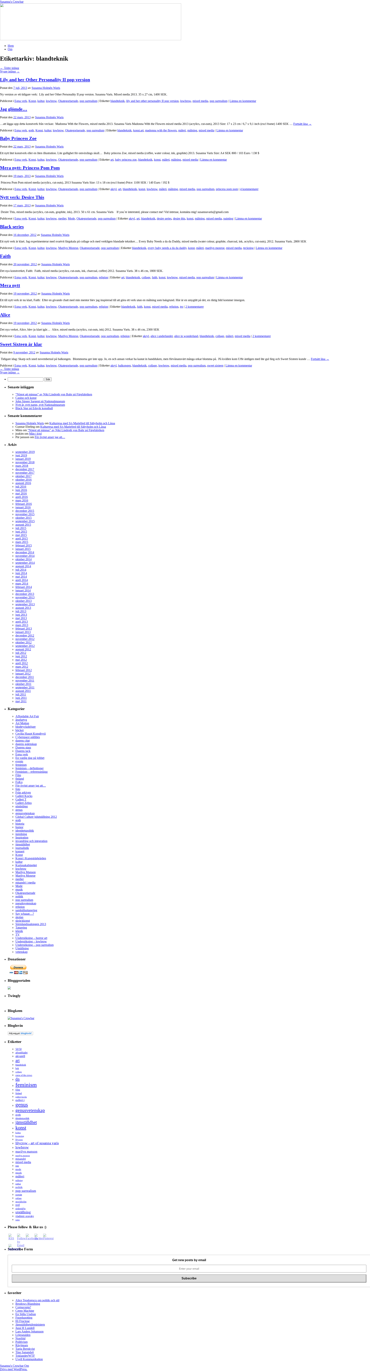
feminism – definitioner (29, 768)
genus (19, 809)
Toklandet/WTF (25, 1355)
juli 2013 (20, 611)
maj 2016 (21, 493)
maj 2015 (21, 535)
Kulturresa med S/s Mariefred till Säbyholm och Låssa (82, 423)
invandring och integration (31, 841)
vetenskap (21, 951)
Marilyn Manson (25, 872)
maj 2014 (21, 576)
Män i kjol (35, 433)
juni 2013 (21, 614)
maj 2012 (21, 659)
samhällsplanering (26, 910)
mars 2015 (21, 542)
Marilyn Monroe (68, 248)
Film (18, 775)
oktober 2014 (23, 559)
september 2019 (25, 452)
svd (17, 1204)
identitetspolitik (24, 830)
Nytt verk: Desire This (22, 197)
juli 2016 (20, 486)
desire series (164, 218)
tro (181, 306)
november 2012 (24, 639)
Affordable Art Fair (27, 716)
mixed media (200, 101)
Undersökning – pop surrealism (34, 945)
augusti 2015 (23, 524)
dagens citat (22, 740)
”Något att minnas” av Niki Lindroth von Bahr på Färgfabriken (53, 394)
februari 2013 (23, 628)
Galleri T (20, 799)
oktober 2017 (23, 476)
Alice (5, 314)
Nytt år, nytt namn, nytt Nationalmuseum (40, 404)
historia (19, 823)
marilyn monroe (215, 248)
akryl (113, 189)
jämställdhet (22, 844)
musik (19, 889)
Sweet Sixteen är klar (21, 344)
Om (10, 49)
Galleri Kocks (23, 796)
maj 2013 (21, 618)
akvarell (20, 1056)
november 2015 (24, 514)
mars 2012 (21, 666)
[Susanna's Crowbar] (21, 1018)
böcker (19, 730)
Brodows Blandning (27, 1303)
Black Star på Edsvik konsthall (34, 408)
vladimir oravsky (24, 1216)
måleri (182, 130)
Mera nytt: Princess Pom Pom (30, 167)
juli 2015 (20, 528)
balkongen (124, 365)
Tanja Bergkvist (25, 1348)
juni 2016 (21, 490)
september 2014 (25, 562)
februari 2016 (23, 503)
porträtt (18, 1194)
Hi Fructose (22, 1321)
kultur (40, 101)
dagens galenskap (26, 744)
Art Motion (22, 723)
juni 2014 (21, 573)
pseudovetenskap (25, 903)
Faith (5, 256)
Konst (32, 101)
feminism (21, 764)
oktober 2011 (23, 684)
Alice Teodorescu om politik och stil (37, 1300)
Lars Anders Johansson (29, 1331)
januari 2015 (23, 549)
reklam (18, 1198)
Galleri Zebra (23, 803)
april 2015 (21, 538)
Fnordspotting (23, 1317)
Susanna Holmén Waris (46, 87)
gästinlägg (21, 806)
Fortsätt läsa (302, 123)
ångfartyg (21, 719)
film (17, 1089)
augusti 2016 (23, 483)
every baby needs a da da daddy (167, 248)
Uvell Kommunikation (29, 1359)
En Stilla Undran (25, 1314)
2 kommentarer (194, 306)
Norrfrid (20, 1338)
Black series (12, 226)
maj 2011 (21, 701)
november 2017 (24, 472)
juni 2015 (21, 531)
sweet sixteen (215, 365)
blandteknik (117, 101)
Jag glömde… (13, 109)
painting (228, 218)
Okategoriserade (68, 101)
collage (146, 277)
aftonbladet (21, 1052)
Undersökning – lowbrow (31, 941)
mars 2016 (21, 500)
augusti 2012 (23, 649)
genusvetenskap (25, 813)
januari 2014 (23, 590)
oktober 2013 (23, 600)
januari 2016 (23, 507)
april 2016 (21, 497)
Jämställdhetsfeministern (30, 1324)
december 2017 (24, 469)
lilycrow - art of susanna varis (37, 1143)
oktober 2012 (23, 642)
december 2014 (24, 552)
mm (17, 1166)
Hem (11, 45)
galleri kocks (21, 1097)
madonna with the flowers (161, 130)
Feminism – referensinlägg (31, 771)
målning (192, 130)
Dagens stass (23, 747)
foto (17, 789)
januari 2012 (23, 673)
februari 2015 (23, 545)
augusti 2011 (23, 691)
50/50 (18, 1049)
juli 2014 (20, 569)
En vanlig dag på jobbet (29, 757)
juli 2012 (20, 652)
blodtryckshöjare (25, 726)
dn (17, 1079)
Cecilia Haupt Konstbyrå (30, 733)
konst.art (138, 130)
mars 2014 (21, 583)
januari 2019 (23, 458)
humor (19, 827)
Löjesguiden (22, 1335)
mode (18, 1169)
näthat (18, 1184)
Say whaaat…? (24, 913)
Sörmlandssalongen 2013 (30, 924)
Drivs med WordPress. (13, 1369)
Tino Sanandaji (24, 1352)
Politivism (21, 1341)
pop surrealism (88, 101)
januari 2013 (23, 632)
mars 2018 (21, 465)
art (112, 159)
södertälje (20, 1208)
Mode (71, 218)
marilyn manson (26, 1151)
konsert (19, 851)
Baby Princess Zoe (18, 138)
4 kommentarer (249, 189)
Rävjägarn (21, 1345)
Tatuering (21, 927)
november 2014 (24, 555)
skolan (19, 917)
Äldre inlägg (9, 68)
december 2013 (24, 594)
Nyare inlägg (10, 71)
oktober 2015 (23, 517)
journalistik (22, 848)
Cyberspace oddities (27, 737)
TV (17, 934)
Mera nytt (10, 285)
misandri (20, 1158)
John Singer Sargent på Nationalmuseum (40, 401)
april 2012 (21, 663)
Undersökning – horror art (31, 938)
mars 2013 (21, 625)
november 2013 (24, 597)
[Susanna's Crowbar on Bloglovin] (20, 1034)
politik (19, 896)
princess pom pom (227, 189)
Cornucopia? (23, 1307)
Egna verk (20, 101)
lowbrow (51, 101)
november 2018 (24, 462)
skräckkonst (22, 920)
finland (19, 778)
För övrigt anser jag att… (50, 437)
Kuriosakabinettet (26, 865)
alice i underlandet (162, 336)
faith (154, 277)
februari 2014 (23, 587)
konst (157, 159)
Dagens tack (22, 751)
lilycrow (19, 1139)
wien (17, 1220)
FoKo (19, 782)
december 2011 (24, 677)
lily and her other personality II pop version (152, 101)
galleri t (19, 1100)
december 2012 (24, 635)
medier (62, 218)
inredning (21, 834)
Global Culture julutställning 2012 (36, 816)
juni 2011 (21, 697)
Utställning (22, 948)
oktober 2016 (23, 479)
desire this (179, 218)
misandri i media (25, 882)
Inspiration (21, 837)
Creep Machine (24, 1310)
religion (103, 277)
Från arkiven (23, 792)
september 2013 (25, 604)
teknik (19, 931)
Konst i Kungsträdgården (30, 858)
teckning (248, 248)
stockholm (20, 1201)
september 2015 (25, 521)
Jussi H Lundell (24, 1328)
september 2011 (24, 687)
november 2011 (24, 680)
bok (17, 1068)
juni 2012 (21, 656)
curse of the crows (23, 1075)
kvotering (19, 1136)
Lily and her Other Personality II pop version (45, 79)
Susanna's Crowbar (12, 1)
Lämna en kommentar (243, 101)
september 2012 (25, 645)
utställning (23, 1212)
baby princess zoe (126, 159)
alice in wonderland (186, 336)
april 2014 (21, 580)
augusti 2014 (23, 566)
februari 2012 (23, 670)
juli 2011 (20, 694)
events (19, 761)
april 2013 (21, 621)
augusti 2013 (23, 607)
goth (31, 130)
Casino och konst (25, 397)
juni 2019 (21, 455)
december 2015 (24, 510)
